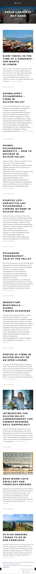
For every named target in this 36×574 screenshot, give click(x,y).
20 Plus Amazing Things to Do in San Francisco (15, 537)
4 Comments (7, 447)
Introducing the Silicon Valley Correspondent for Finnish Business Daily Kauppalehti (18, 419)
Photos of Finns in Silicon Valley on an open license (17, 357)
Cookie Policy (6, 567)
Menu (19, 3)
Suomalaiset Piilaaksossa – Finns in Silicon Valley (14, 97)
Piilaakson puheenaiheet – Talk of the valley (17, 256)
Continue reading (17, 81)
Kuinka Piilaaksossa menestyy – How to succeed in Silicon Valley (17, 151)
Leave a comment (8, 87)
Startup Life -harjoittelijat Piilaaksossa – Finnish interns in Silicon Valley (17, 206)
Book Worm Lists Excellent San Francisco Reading (17, 481)
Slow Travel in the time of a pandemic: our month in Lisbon (18, 60)
